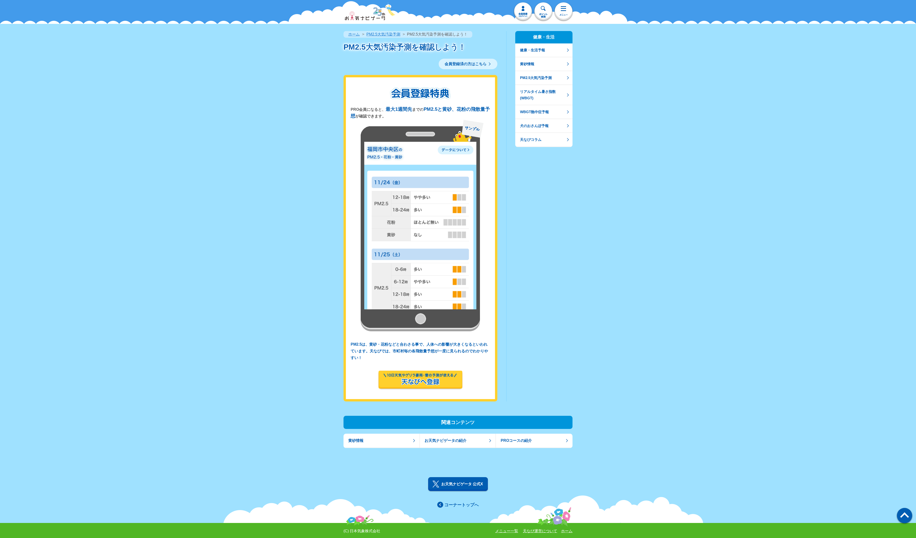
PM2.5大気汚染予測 (383, 34)
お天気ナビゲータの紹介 (446, 440)
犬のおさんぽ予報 (534, 126)
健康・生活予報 (532, 50)
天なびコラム (530, 139)
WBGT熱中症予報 (534, 112)
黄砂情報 (527, 64)
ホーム (354, 34)
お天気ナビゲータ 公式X (462, 484)
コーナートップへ (461, 504)
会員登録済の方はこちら (466, 64)
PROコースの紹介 (516, 440)
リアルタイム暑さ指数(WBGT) (538, 95)
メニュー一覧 (506, 531)
